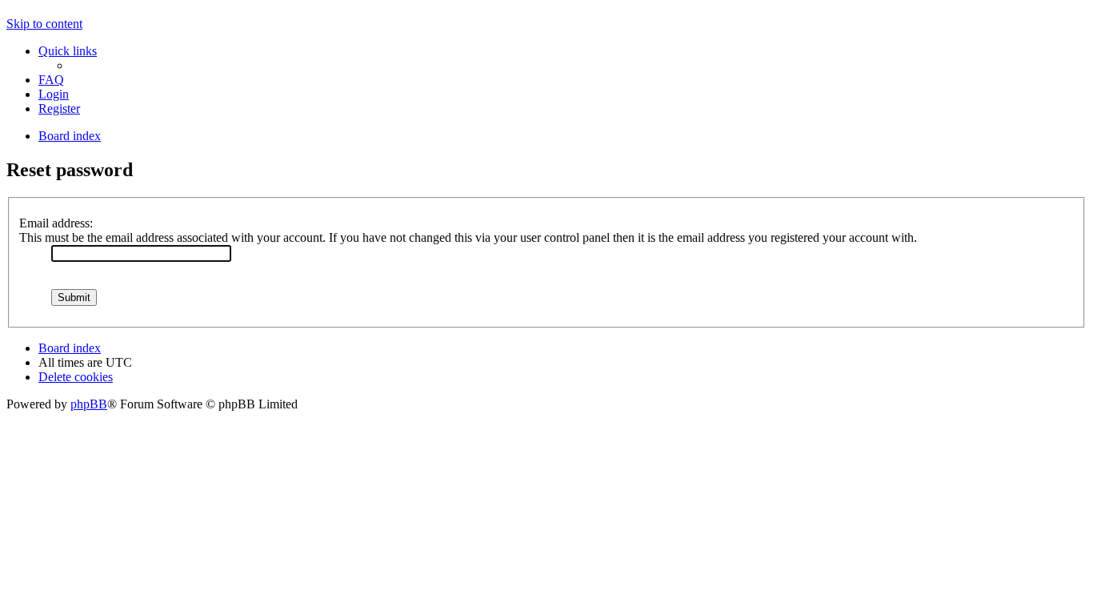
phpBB (88, 404)
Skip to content (44, 23)
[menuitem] (51, 79)
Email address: (56, 223)
